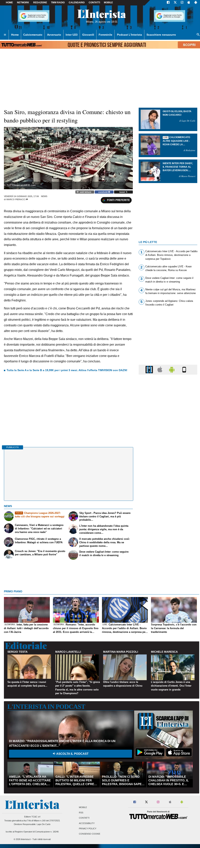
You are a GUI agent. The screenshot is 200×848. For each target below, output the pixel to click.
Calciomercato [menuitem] (32, 34)
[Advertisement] (168, 528)
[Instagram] (182, 2)
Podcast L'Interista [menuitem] (129, 34)
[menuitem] (5, 35)
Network (23, 2)
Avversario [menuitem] (54, 34)
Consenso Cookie (89, 834)
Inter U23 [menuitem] (72, 34)
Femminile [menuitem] (105, 34)
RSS (81, 813)
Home (9, 2)
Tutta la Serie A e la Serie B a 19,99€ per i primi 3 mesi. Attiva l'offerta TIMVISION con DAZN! (67, 370)
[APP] (150, 369)
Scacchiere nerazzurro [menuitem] (161, 34)
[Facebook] (168, 2)
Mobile (83, 807)
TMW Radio (58, 2)
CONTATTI (94, 2)
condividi (103, 192)
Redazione (40, 2)
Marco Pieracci (15, 199)
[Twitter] (175, 2)
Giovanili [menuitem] (88, 34)
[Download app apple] (188, 2)
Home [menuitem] (15, 34)
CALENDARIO (77, 2)
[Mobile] (184, 369)
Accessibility (87, 823)
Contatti (84, 818)
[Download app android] (195, 2)
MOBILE (108, 2)
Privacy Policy (87, 828)
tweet (122, 192)
